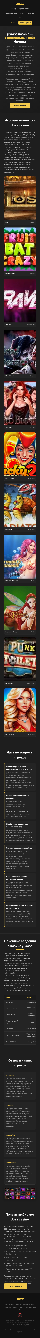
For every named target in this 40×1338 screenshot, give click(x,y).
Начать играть (15, 1286)
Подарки (22, 13)
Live (20, 18)
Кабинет (12, 23)
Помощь (31, 13)
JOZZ (20, 3)
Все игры (14, 9)
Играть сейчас (20, 106)
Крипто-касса (24, 9)
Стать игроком (25, 23)
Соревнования (11, 13)
